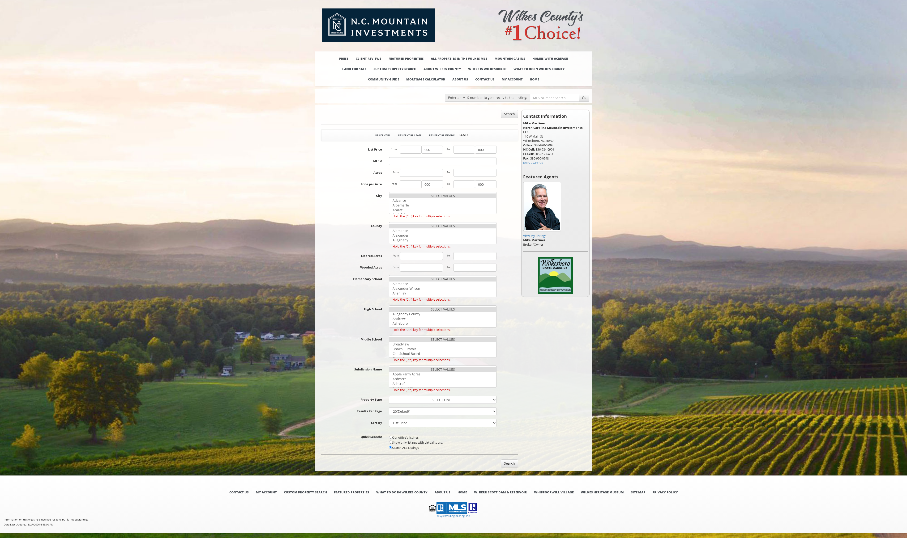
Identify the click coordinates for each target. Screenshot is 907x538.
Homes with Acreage (550, 58)
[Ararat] (442, 210)
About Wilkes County (442, 69)
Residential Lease (410, 135)
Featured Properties (406, 58)
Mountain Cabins (510, 58)
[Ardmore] (442, 379)
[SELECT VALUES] (443, 195)
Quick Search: (371, 437)
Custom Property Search (394, 69)
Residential (383, 135)
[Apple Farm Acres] (442, 374)
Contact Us (485, 79)
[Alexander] (442, 235)
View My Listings (534, 236)
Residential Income (442, 135)
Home (534, 79)
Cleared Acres (371, 256)
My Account (512, 79)
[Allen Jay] (442, 293)
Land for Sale (354, 69)
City (379, 195)
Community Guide (383, 79)
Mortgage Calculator (425, 79)
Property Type (371, 399)
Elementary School (367, 279)
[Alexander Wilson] (442, 288)
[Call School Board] (442, 353)
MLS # (377, 161)
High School (373, 309)
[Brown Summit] (442, 349)
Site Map (638, 492)
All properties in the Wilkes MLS (459, 58)
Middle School (371, 339)
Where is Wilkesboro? (487, 69)
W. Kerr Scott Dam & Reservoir (500, 492)
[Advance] (442, 200)
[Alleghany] (442, 240)
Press (344, 58)
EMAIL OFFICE (533, 162)
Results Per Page (369, 411)
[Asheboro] (442, 323)
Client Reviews (368, 58)
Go (584, 97)
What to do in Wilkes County (539, 69)
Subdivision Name (368, 369)
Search (509, 114)
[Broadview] (442, 344)
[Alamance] (442, 230)
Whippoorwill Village (554, 492)
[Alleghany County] (442, 314)
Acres (377, 172)
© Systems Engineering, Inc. (453, 515)
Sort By (376, 422)
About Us (460, 79)
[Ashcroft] (442, 383)
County (376, 226)
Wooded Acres (371, 267)
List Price (375, 149)
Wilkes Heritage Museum (602, 492)
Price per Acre (371, 184)
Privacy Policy (665, 492)
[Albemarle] (442, 205)
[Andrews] (442, 318)
